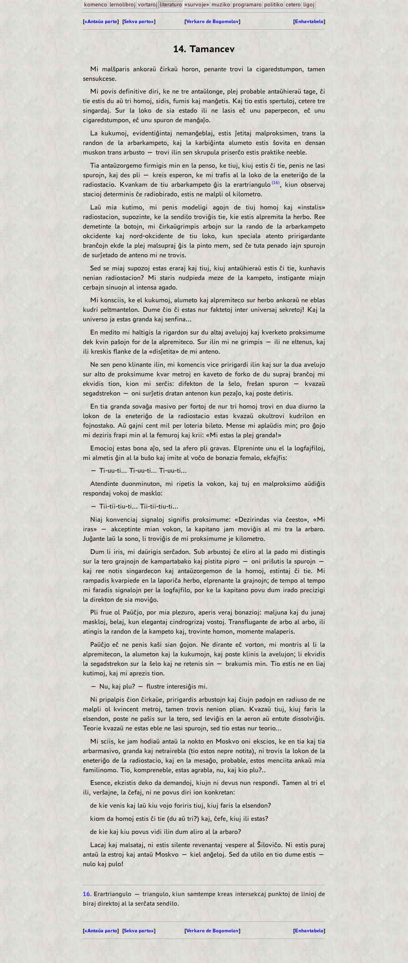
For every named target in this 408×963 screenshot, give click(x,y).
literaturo (171, 4)
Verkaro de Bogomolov (212, 21)
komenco (95, 4)
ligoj (308, 4)
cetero (293, 4)
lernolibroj (122, 4)
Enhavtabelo (309, 21)
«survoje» (196, 4)
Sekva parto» (139, 21)
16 (275, 182)
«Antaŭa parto (100, 21)
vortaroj (147, 4)
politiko (273, 4)
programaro (247, 4)
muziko (221, 4)
